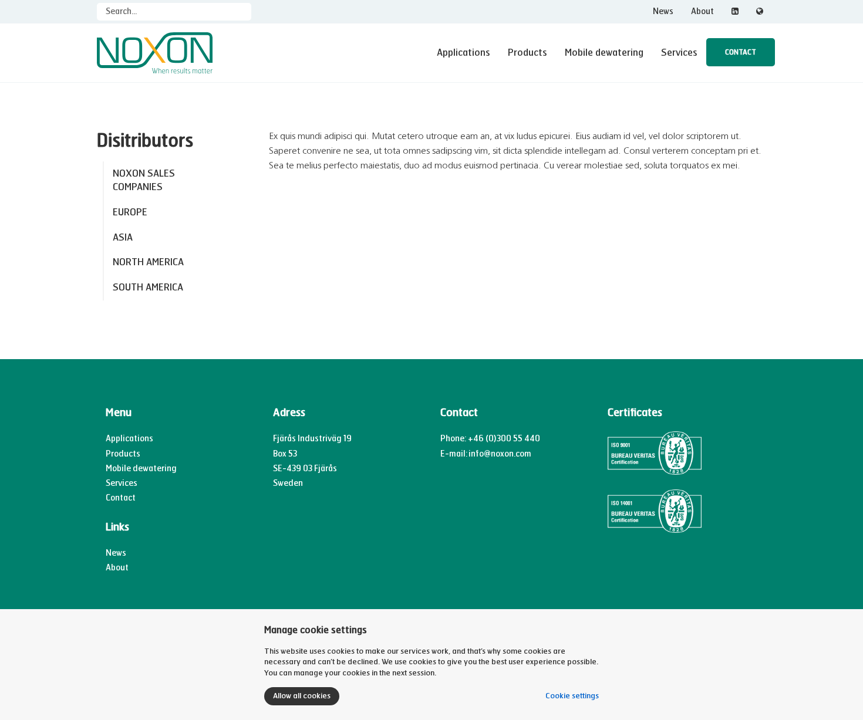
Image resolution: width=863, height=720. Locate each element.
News (663, 11)
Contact (740, 52)
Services (679, 52)
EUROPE (130, 212)
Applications (463, 52)
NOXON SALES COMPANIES (144, 180)
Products (527, 52)
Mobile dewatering (604, 52)
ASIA (123, 237)
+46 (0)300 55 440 (504, 439)
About (702, 11)
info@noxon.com (499, 454)
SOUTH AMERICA (148, 287)
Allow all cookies (302, 696)
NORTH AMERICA (148, 262)
